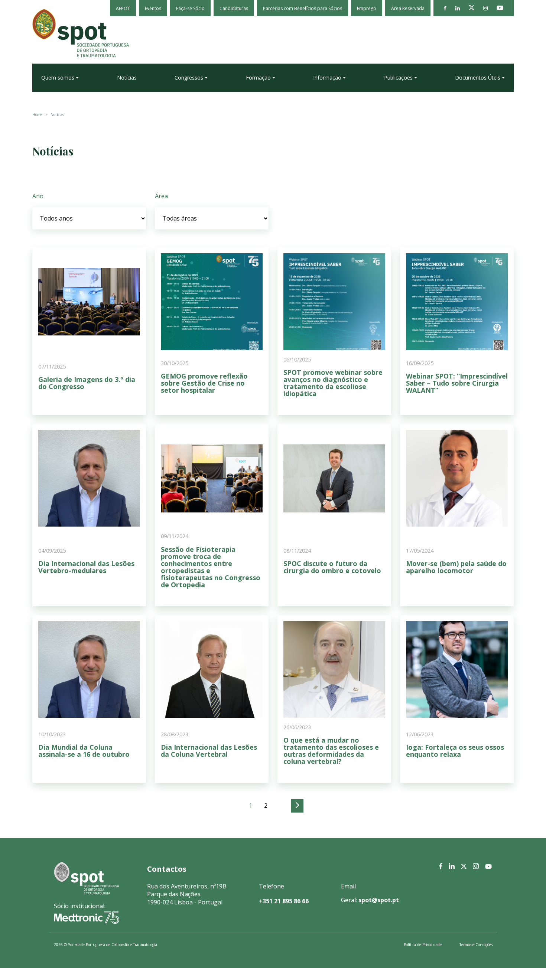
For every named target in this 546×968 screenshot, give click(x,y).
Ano (37, 196)
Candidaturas (234, 8)
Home (37, 114)
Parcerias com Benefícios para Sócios (302, 8)
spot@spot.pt (378, 900)
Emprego (366, 8)
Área (161, 196)
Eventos (153, 8)
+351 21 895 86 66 (284, 901)
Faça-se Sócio (190, 8)
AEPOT (123, 8)
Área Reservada (408, 8)
